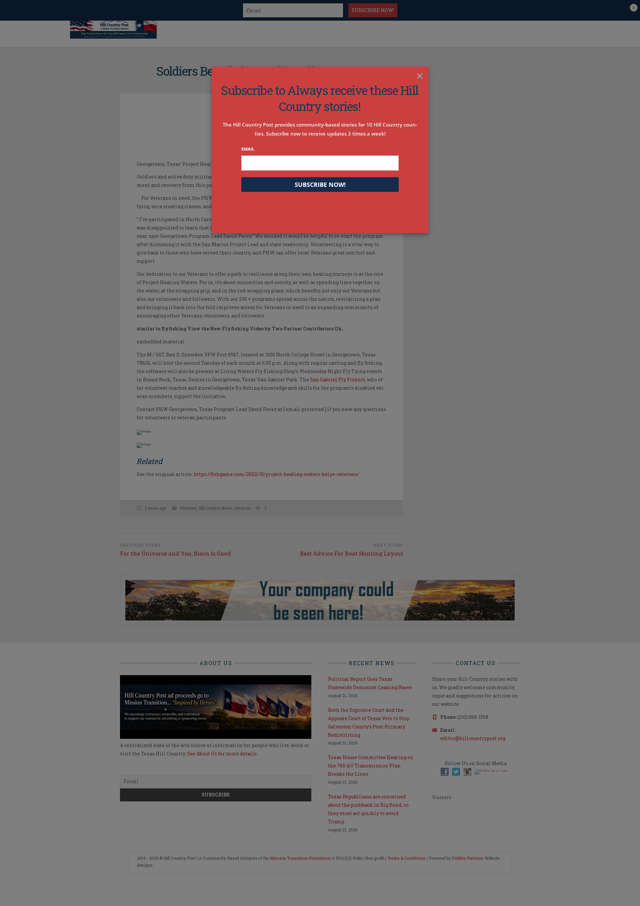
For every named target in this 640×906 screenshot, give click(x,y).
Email (247, 149)
